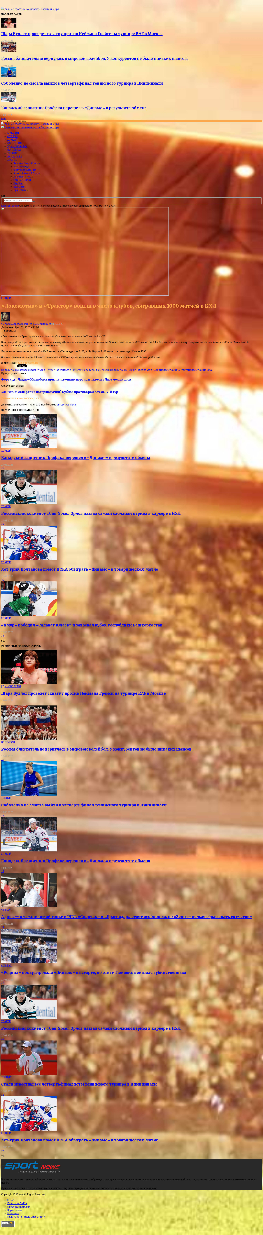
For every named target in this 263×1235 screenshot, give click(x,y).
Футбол (12, 136)
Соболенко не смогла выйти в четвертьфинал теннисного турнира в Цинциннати (82, 83)
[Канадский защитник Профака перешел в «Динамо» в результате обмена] (8, 101)
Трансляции (20, 190)
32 (2, 1094)
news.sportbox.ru (27, 362)
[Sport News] (30, 9)
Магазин (13, 133)
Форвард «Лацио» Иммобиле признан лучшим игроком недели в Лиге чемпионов (66, 379)
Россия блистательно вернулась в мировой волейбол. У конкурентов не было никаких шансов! (94, 58)
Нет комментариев (39, 324)
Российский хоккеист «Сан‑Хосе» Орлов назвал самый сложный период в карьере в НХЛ (91, 513)
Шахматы (19, 186)
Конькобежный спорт (26, 173)
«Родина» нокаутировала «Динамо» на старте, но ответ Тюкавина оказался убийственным (93, 972)
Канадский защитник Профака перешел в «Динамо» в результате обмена (74, 108)
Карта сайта (14, 1210)
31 (2, 635)
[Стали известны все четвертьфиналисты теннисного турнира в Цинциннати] (29, 1073)
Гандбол (18, 183)
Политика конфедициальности (26, 1216)
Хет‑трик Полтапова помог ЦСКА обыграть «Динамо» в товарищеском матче (79, 569)
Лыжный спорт (23, 176)
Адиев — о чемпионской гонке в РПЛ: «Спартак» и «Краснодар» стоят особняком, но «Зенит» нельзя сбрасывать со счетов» (126, 916)
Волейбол (14, 149)
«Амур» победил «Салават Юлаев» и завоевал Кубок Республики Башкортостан (82, 625)
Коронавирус (21, 166)
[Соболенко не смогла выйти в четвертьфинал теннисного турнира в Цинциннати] (8, 76)
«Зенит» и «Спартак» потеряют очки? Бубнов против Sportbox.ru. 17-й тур (59, 392)
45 (2, 579)
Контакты (13, 1213)
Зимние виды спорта (26, 163)
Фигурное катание (24, 170)
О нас (10, 1200)
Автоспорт (14, 156)
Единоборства (17, 146)
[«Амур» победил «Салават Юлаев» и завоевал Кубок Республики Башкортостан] (29, 614)
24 (2, 927)
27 (2, 468)
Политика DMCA (17, 1203)
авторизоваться (66, 404)
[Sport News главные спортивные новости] (31, 1173)
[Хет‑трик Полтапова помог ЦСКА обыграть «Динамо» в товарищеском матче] (29, 559)
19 (2, 815)
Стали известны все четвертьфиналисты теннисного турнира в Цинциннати (79, 1084)
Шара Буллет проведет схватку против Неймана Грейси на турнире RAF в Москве (82, 33)
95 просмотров (10, 324)
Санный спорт (22, 180)
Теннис (12, 153)
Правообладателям (18, 1206)
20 (2, 759)
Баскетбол (14, 143)
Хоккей (12, 139)
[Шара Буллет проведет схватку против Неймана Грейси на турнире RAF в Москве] (8, 26)
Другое (12, 159)
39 (2, 524)
